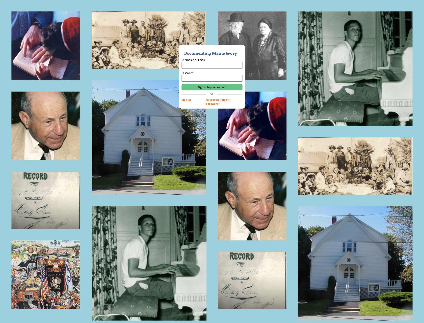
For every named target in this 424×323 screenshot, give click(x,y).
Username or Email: (193, 60)
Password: (188, 73)
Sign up (186, 99)
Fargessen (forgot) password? (218, 101)
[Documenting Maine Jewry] (209, 51)
